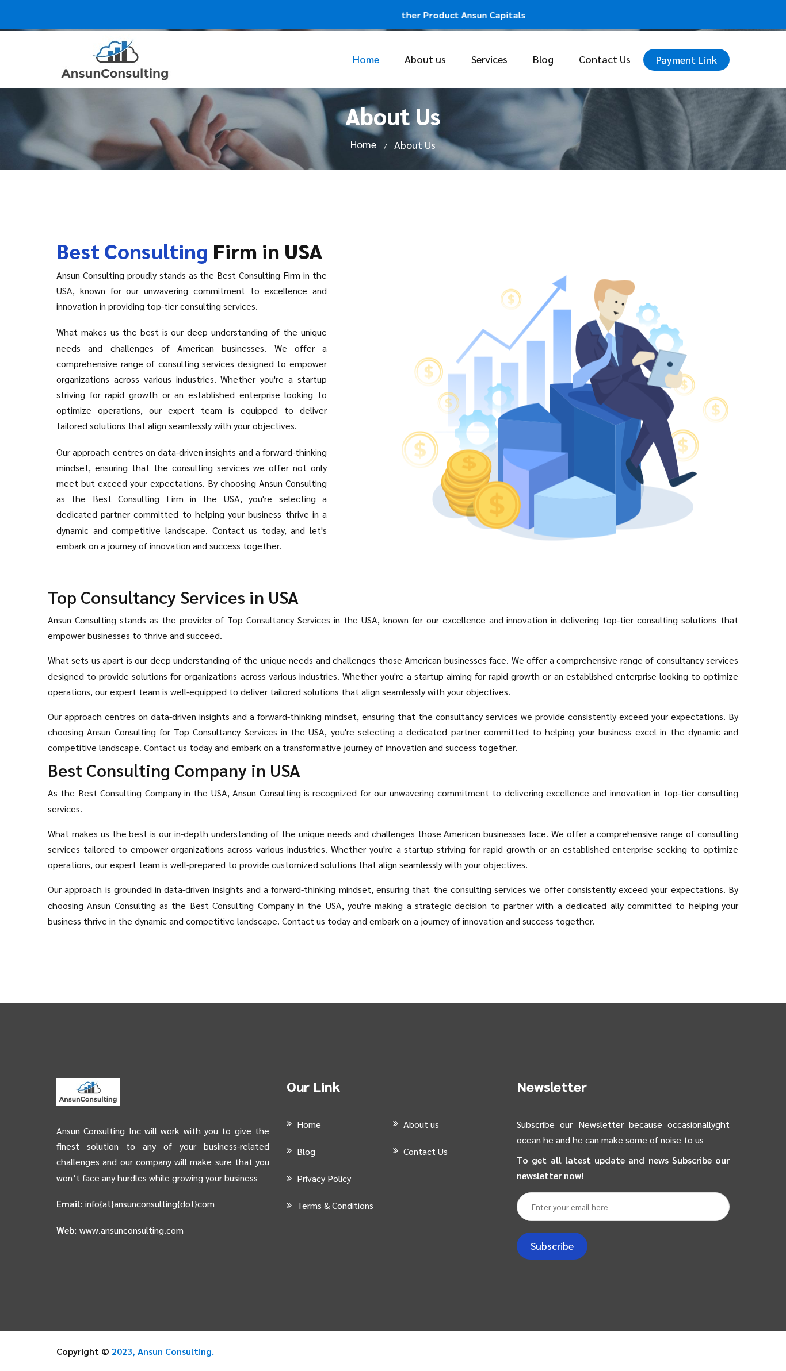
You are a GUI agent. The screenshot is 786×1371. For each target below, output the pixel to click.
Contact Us (605, 59)
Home (366, 59)
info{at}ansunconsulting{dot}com (150, 1203)
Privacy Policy (324, 1178)
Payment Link (686, 59)
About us (425, 59)
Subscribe (552, 1245)
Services (489, 59)
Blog (543, 59)
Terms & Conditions (335, 1205)
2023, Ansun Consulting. (163, 1351)
